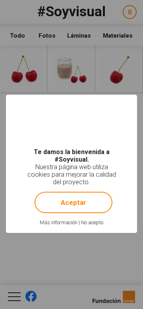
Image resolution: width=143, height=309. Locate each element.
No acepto (92, 222)
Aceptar (73, 202)
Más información (58, 222)
